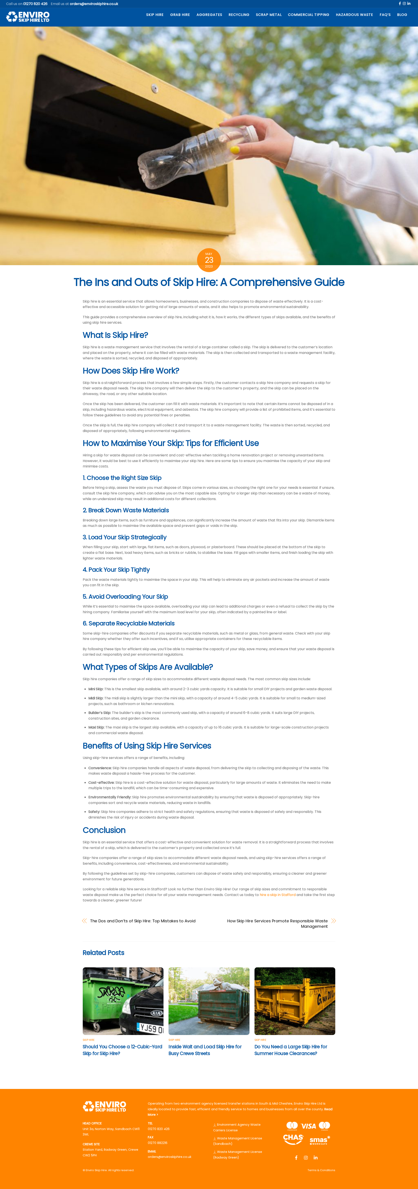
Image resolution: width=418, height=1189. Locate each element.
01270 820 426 (159, 1129)
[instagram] (404, 3)
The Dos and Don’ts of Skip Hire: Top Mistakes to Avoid (143, 921)
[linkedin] (409, 3)
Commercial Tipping (308, 14)
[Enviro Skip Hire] (28, 20)
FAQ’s (385, 14)
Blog (402, 14)
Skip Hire (155, 14)
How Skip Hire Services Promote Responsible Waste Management (277, 923)
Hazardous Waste (354, 14)
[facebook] (400, 3)
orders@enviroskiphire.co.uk (169, 1157)
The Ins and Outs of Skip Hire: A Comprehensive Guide (209, 282)
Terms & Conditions (321, 1170)
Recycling (239, 14)
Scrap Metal (269, 14)
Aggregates (209, 14)
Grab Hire (180, 14)
